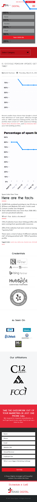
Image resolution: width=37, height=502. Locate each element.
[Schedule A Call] (18, 484)
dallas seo (20, 242)
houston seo (27, 242)
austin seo (14, 242)
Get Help (30, 2)
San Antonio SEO (30, 124)
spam (3, 244)
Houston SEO (15, 124)
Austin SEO (6, 124)
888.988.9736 (20, 2)
